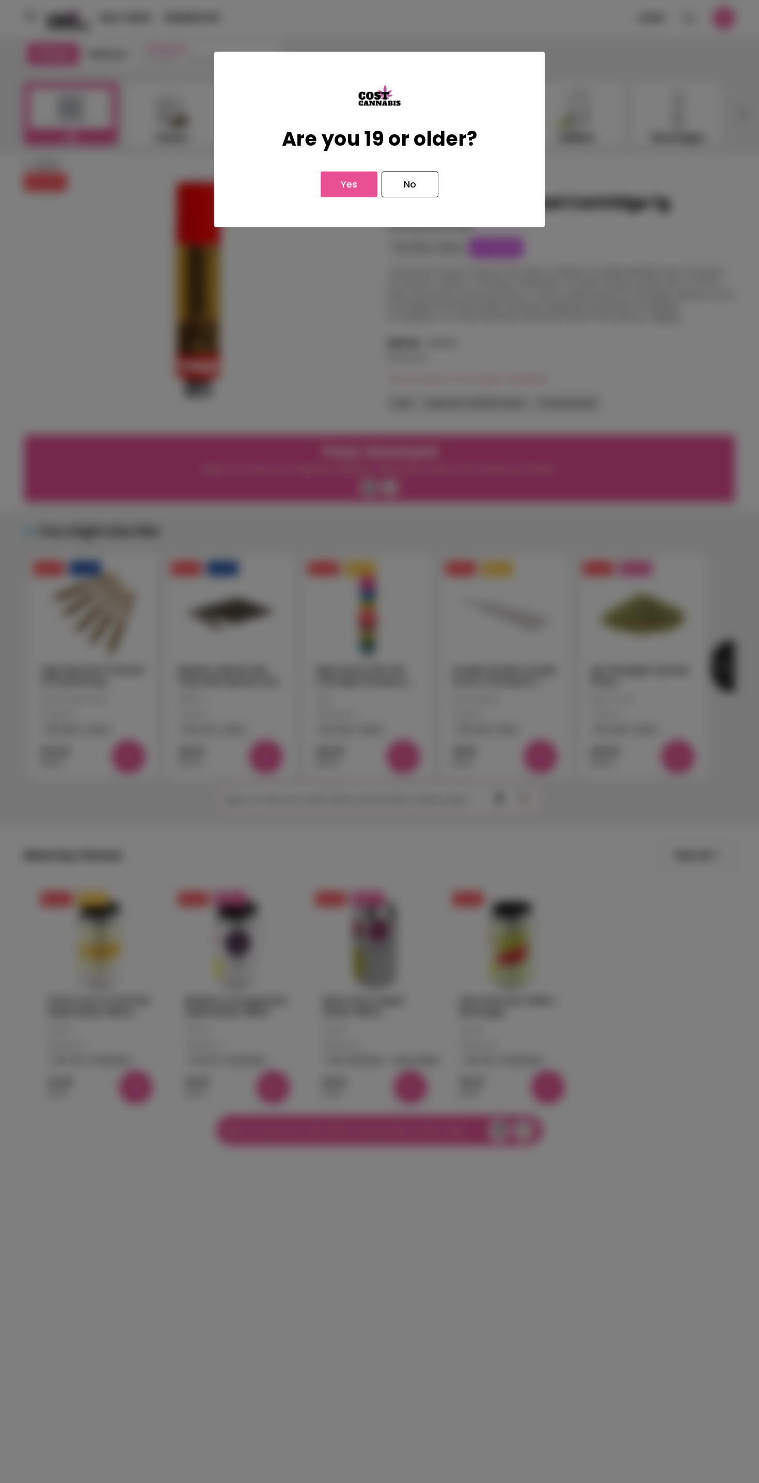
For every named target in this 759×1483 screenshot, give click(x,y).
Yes (349, 184)
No (410, 184)
